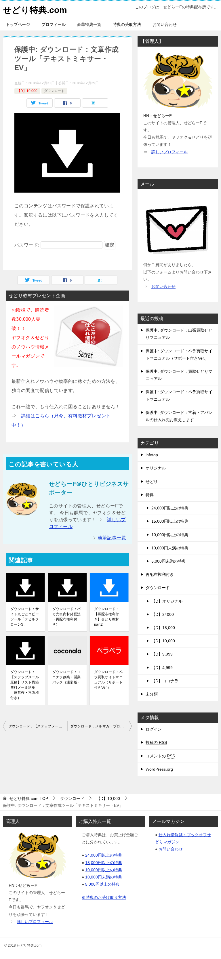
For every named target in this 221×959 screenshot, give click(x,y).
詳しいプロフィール (169, 152)
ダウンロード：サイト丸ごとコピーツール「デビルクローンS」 (24, 616)
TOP (28, 798)
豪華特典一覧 (89, 24)
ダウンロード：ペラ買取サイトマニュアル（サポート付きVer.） (108, 679)
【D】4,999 (162, 667)
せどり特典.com (35, 10)
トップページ (18, 24)
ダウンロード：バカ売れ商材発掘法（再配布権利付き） (66, 616)
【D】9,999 (162, 654)
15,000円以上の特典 (169, 521)
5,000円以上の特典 (102, 884)
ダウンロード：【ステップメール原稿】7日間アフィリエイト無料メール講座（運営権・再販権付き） (38, 726)
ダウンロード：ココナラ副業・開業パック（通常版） (66, 677)
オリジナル (156, 468)
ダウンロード (54, 91)
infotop (152, 454)
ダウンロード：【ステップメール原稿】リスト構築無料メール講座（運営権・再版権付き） (24, 685)
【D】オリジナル (166, 601)
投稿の (156, 742)
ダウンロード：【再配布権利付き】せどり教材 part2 (106, 616)
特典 (150, 494)
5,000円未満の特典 (168, 561)
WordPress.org (159, 769)
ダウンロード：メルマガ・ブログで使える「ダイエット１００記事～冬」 (101, 726)
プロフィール (53, 24)
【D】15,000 (163, 627)
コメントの (160, 756)
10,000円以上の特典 (169, 534)
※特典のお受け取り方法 (104, 897)
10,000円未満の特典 (169, 548)
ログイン (154, 729)
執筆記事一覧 (112, 537)
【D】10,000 (27, 91)
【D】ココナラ (164, 681)
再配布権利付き (160, 574)
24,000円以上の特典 (169, 508)
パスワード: (27, 244)
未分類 (152, 694)
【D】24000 (162, 614)
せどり (152, 481)
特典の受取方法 (127, 24)
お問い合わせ (165, 24)
